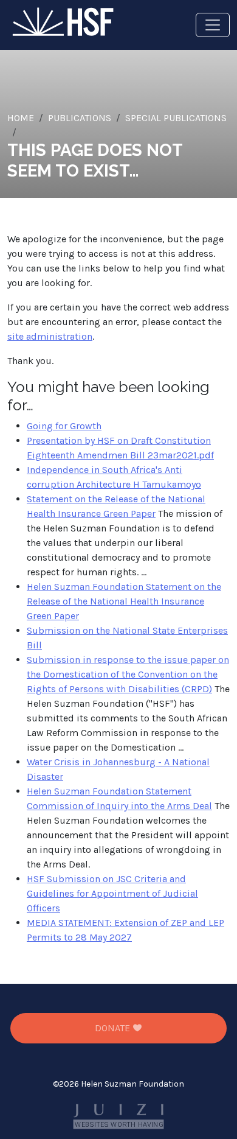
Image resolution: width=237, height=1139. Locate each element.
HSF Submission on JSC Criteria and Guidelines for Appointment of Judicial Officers (112, 893)
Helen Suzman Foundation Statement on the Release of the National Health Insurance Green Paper (124, 601)
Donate (113, 1028)
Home (20, 118)
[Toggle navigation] (213, 25)
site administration (49, 336)
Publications (79, 118)
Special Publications (176, 118)
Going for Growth (64, 426)
